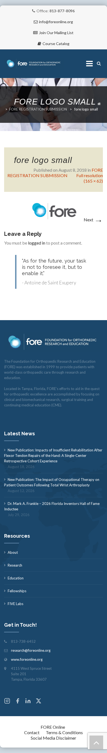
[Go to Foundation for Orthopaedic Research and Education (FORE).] (99, 104)
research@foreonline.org (30, 650)
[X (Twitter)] (38, 701)
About (13, 552)
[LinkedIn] (28, 701)
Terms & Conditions (64, 732)
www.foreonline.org (27, 659)
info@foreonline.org (56, 21)
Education (16, 578)
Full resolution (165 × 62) (89, 178)
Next (93, 219)
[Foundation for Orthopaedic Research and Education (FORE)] (34, 63)
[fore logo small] (53, 210)
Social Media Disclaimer (53, 737)
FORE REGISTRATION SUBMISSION (38, 109)
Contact (32, 732)
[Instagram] (7, 701)
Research (15, 565)
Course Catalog (56, 43)
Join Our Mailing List (56, 32)
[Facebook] (18, 701)
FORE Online (53, 727)
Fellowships (17, 591)
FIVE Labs (15, 604)
